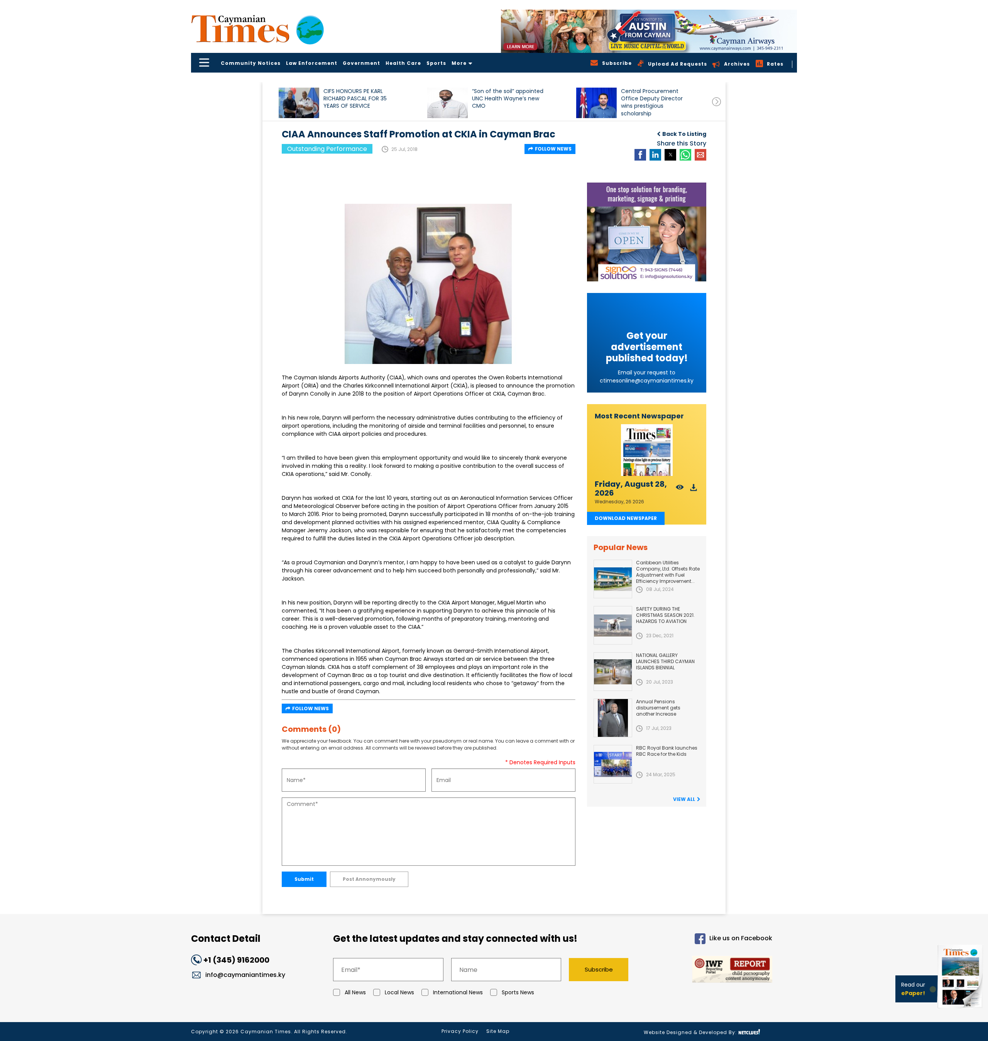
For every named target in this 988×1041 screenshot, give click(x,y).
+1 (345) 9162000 (236, 960)
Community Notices (251, 63)
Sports (436, 63)
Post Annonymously (369, 879)
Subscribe (599, 969)
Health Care (403, 63)
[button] (299, 103)
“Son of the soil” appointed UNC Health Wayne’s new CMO (507, 99)
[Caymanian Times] (257, 28)
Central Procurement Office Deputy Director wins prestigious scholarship (652, 102)
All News (355, 992)
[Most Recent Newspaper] (647, 450)
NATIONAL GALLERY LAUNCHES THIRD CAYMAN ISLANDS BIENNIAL (665, 661)
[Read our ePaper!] (961, 1009)
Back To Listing (684, 134)
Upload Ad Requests (677, 64)
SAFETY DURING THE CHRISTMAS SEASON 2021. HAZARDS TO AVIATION (665, 615)
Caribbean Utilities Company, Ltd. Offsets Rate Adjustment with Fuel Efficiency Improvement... (668, 571)
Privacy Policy (460, 1031)
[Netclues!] (749, 1032)
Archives (737, 64)
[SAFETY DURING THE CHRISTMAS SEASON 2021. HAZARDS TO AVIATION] (613, 625)
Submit (304, 879)
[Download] (694, 489)
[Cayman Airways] (649, 31)
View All (684, 799)
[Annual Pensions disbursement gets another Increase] (613, 718)
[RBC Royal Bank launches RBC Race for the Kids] (613, 764)
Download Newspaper (626, 518)
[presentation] (716, 101)
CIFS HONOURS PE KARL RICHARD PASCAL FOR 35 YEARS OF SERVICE (355, 99)
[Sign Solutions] (646, 232)
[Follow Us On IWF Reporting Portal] (707, 970)
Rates (775, 64)
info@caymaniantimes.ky (245, 974)
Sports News (518, 992)
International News (458, 992)
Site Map (497, 1031)
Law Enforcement (311, 63)
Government (361, 63)
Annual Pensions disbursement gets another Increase (658, 707)
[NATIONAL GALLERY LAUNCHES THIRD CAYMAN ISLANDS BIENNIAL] (613, 672)
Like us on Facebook (740, 938)
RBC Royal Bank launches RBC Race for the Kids (666, 751)
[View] (680, 489)
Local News (399, 992)
